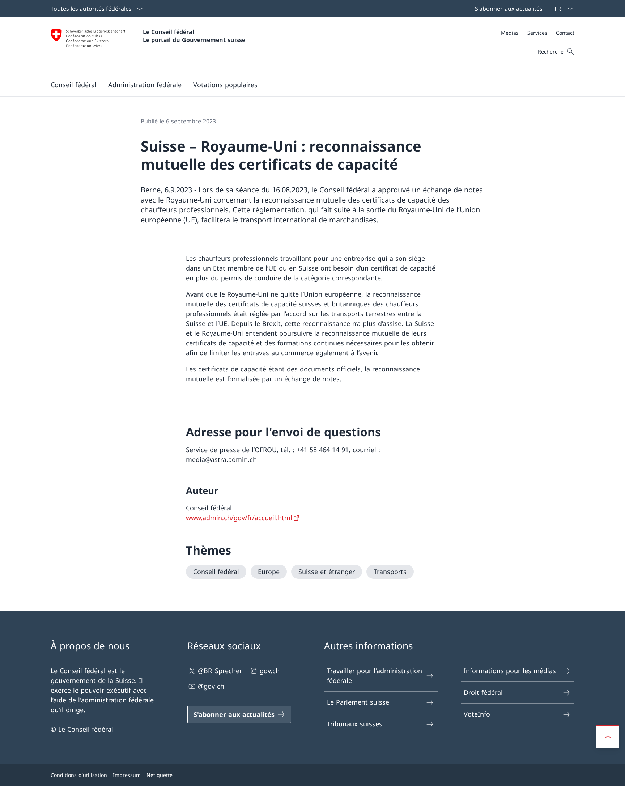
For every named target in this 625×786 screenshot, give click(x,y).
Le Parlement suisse (358, 702)
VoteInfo (477, 714)
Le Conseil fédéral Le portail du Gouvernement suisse (194, 36)
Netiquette (159, 775)
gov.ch (270, 670)
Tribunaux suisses (354, 723)
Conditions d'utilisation (79, 775)
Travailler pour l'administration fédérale (374, 675)
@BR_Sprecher (220, 670)
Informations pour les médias (510, 670)
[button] (73, 84)
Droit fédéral (483, 692)
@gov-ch (211, 686)
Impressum (127, 775)
